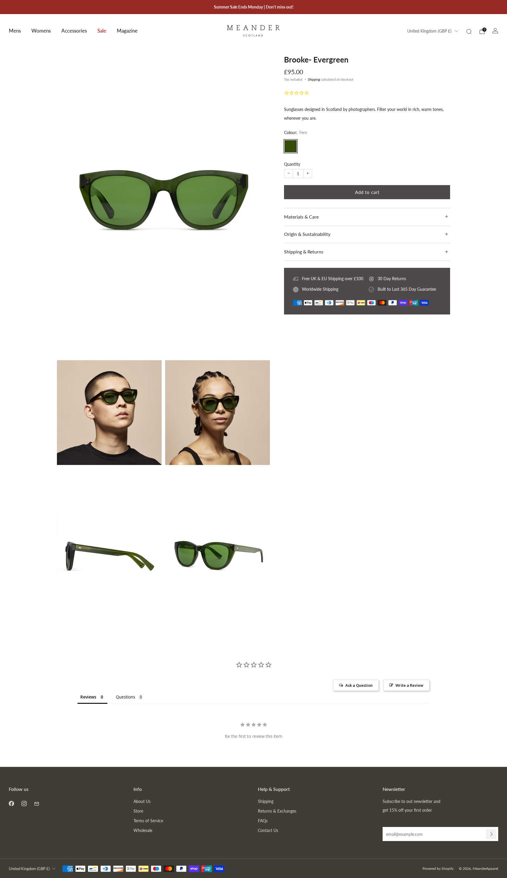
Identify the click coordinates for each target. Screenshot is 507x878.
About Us (142, 801)
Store (138, 810)
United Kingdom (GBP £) (429, 31)
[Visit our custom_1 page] (36, 803)
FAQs (263, 820)
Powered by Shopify (438, 868)
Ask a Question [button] (359, 685)
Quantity (292, 164)
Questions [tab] (125, 697)
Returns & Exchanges (277, 810)
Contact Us (268, 830)
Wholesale (142, 830)
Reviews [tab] (88, 697)
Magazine (127, 31)
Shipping (314, 79)
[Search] (469, 31)
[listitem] (253, 7)
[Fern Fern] (290, 146)
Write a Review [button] (409, 685)
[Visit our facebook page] (11, 803)
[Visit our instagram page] (24, 803)
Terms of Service (148, 820)
